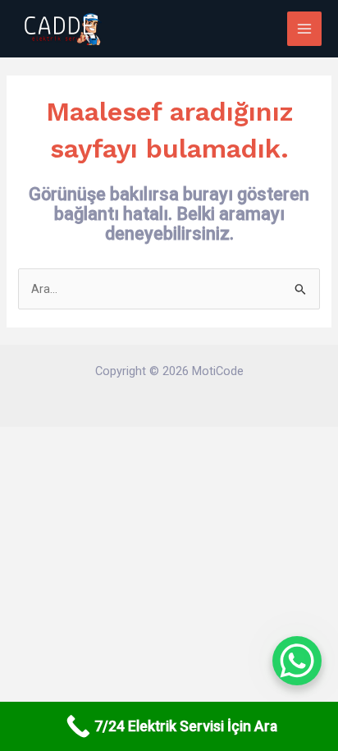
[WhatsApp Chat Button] (297, 660)
